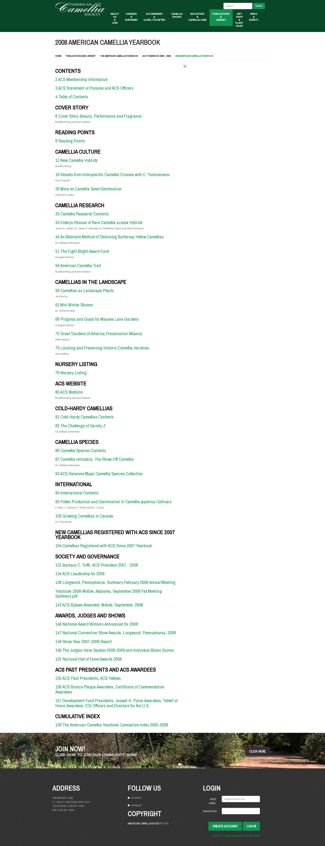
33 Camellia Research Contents (82, 214)
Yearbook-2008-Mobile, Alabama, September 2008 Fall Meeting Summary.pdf (108, 593)
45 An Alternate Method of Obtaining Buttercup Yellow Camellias (109, 237)
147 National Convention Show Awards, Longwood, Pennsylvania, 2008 (115, 633)
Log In (251, 826)
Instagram (136, 805)
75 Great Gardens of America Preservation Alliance (98, 334)
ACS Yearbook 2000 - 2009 (157, 56)
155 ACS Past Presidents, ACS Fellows (88, 678)
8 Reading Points (70, 141)
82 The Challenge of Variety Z (80, 426)
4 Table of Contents (71, 97)
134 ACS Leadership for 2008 (80, 574)
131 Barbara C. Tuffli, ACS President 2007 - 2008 (96, 565)
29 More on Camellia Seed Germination (88, 189)
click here (257, 751)
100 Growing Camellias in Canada (84, 516)
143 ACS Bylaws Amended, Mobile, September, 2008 (99, 605)
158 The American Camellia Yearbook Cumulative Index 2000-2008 (111, 725)
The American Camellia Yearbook (119, 56)
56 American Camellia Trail (78, 265)
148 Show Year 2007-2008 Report (83, 641)
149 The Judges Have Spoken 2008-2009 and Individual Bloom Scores (114, 650)
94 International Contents (77, 493)
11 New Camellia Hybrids (76, 160)
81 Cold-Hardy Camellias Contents (84, 417)
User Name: (212, 801)
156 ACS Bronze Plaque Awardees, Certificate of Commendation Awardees (109, 689)
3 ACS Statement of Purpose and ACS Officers (94, 88)
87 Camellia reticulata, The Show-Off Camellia (94, 459)
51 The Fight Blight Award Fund (82, 251)
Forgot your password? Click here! (236, 836)
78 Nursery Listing (71, 373)
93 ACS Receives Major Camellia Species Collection (99, 474)
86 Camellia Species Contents (80, 450)
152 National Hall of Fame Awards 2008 (88, 659)
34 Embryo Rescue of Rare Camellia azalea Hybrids (99, 222)
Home (58, 56)
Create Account (225, 826)
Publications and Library (81, 56)
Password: (210, 811)
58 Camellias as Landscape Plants (84, 290)
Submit (259, 6)
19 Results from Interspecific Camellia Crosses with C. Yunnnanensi (112, 174)
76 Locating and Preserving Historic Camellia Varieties (102, 348)
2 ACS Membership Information (81, 79)
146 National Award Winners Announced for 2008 (96, 624)
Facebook (136, 798)
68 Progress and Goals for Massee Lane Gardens (97, 319)
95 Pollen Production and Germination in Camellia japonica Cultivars (113, 502)
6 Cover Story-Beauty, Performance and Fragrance (98, 116)
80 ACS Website (69, 392)
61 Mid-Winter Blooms (74, 305)
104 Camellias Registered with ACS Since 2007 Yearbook (103, 546)
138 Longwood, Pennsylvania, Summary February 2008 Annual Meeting (115, 582)
